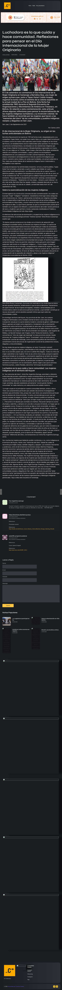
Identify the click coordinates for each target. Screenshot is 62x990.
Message (5, 583)
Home (30, 5)
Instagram (30, 976)
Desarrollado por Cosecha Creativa (16, 986)
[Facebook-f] (54, 986)
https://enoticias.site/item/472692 (20, 515)
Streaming (30, 974)
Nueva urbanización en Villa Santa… (50, 619)
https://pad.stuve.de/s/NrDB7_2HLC (18, 550)
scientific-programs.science (18, 536)
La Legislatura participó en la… (20, 619)
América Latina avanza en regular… (20, 630)
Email (4, 570)
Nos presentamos (40, 5)
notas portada (6, 54)
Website (4, 576)
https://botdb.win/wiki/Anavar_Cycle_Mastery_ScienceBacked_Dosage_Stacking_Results (31, 529)
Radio (33, 5)
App (28, 979)
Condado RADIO (29, 970)
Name (4, 563)
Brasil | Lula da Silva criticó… (50, 630)
